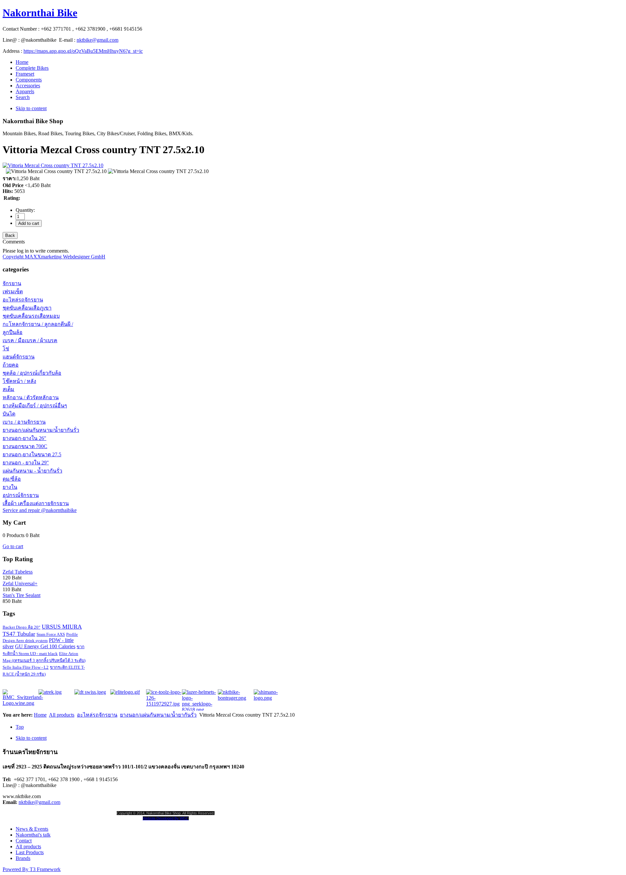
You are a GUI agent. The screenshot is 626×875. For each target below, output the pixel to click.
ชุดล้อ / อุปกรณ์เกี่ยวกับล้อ (32, 373)
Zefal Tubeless (18, 572)
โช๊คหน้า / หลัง (19, 381)
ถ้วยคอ (11, 365)
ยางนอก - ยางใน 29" (26, 462)
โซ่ (6, 348)
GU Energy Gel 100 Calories (45, 646)
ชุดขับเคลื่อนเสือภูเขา (27, 308)
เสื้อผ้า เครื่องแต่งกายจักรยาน (36, 503)
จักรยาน (12, 283)
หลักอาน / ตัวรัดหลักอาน (31, 397)
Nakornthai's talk (33, 835)
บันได (9, 413)
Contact (24, 840)
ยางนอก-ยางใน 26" (24, 438)
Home (40, 715)
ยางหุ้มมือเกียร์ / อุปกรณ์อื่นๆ (35, 405)
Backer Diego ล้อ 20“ (21, 627)
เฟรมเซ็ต (13, 291)
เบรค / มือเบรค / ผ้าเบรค (30, 340)
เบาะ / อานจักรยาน (24, 422)
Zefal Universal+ (20, 583)
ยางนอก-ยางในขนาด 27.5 (32, 454)
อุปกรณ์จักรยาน (21, 495)
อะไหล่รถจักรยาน (23, 299)
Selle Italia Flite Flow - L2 (26, 667)
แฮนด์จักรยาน (19, 356)
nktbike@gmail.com (97, 40)
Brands (23, 858)
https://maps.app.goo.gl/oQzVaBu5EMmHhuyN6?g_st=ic (83, 51)
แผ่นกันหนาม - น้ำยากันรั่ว (32, 471)
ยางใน (10, 487)
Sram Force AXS (51, 634)
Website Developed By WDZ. (166, 818)
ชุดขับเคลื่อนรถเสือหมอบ (31, 316)
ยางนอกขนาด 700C (25, 446)
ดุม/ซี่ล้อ (12, 479)
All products (61, 715)
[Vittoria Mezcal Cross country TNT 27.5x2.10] (56, 171)
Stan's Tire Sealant (21, 595)
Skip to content (31, 108)
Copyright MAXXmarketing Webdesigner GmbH (54, 256)
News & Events (32, 829)
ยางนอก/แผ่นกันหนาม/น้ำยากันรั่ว (41, 430)
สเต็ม (8, 389)
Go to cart (13, 546)
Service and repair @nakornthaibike (40, 510)
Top (20, 727)
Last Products (30, 852)
